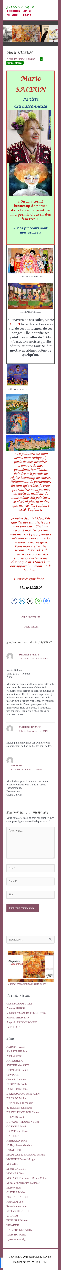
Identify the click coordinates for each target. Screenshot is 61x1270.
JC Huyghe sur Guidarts (19, 1145)
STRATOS (12, 1215)
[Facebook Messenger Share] (46, 601)
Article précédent (30, 616)
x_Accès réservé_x (16, 1239)
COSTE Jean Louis (16, 1089)
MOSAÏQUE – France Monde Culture (27, 1178)
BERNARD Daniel (17, 1070)
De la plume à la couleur (19, 1102)
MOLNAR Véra (15, 1173)
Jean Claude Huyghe (20, 7)
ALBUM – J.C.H (15, 1046)
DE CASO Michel (16, 1098)
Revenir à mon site (16, 1206)
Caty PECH (12, 1074)
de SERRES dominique (19, 1107)
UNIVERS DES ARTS (19, 1229)
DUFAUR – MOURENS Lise (22, 1121)
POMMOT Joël (14, 1201)
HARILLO (12, 1135)
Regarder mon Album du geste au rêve (27, 983)
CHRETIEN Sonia (16, 1084)
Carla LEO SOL (15, 1027)
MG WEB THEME (37, 1261)
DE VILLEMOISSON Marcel (22, 1112)
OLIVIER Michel (16, 1192)
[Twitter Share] (30, 601)
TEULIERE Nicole (16, 1220)
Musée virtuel (13, 1187)
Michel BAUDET (16, 1168)
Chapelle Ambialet (16, 1079)
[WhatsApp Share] (38, 601)
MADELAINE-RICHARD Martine (25, 1154)
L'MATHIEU (13, 1150)
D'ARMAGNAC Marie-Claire (22, 1093)
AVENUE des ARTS (17, 1065)
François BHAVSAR (17, 1017)
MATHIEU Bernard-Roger (21, 1159)
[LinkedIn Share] (22, 601)
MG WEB (12, 1164)
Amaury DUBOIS (16, 1008)
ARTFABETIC (14, 1060)
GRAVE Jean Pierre (17, 1131)
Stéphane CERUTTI (17, 1211)
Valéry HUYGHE (16, 1234)
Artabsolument (14, 1056)
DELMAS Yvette (15, 1117)
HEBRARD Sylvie (16, 1140)
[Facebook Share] (14, 601)
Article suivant (30, 626)
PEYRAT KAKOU (17, 1197)
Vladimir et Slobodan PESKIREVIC (26, 1012)
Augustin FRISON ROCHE (21, 1022)
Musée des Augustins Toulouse (23, 1182)
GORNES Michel (16, 1126)
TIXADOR (12, 1225)
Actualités (11, 58)
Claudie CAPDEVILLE (19, 1003)
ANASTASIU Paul (16, 1051)
